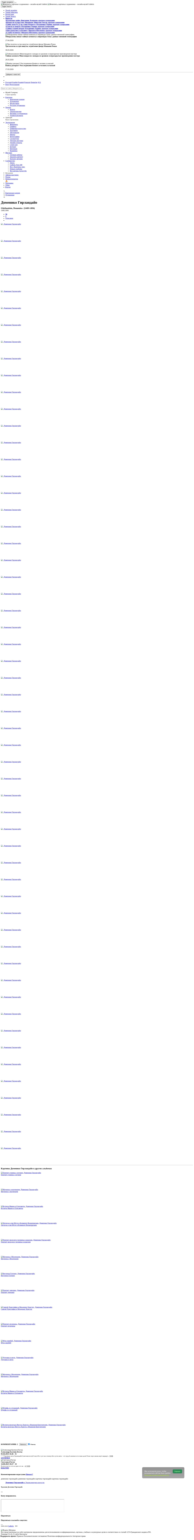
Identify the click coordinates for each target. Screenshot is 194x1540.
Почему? (29, 1474)
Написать (23, 1444)
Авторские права (79, 1536)
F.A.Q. (10, 1534)
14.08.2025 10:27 (7, 1464)
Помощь (4, 1534)
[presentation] (99, 220)
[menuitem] (39, 82)
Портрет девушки (7, 1292)
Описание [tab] (9, 218)
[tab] (6, 214)
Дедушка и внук (7, 1360)
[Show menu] (15, 2)
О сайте (16, 1534)
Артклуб (11, 119)
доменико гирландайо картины (30, 1479)
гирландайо (63, 1479)
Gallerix (11, 1526)
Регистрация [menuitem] (14, 84)
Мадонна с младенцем (9, 1192)
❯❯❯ (111, 1456)
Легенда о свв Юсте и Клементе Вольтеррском (19, 1225)
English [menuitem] (15, 82)
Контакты (23, 1534)
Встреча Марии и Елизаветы (12, 1393)
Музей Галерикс (11, 93)
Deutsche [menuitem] (34, 82)
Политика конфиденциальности (59, 1536)
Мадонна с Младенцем (9, 1259)
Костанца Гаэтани (8, 1276)
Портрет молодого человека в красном (16, 1242)
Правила (20, 1536)
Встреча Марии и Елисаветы (12, 1208)
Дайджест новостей (13, 74)
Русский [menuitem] (8, 82)
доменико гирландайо (9, 1479)
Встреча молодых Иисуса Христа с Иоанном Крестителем (23, 1427)
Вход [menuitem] (7, 84)
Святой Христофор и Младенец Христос (16, 1309)
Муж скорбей (6, 1343)
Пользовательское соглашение (35, 1536)
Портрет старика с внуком (11, 1175)
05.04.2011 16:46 (7, 1454)
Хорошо (177, 1471)
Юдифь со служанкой (9, 1410)
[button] (11, 10)
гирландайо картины (51, 1479)
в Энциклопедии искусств (24, 1483)
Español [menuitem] (21, 82)
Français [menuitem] (27, 82)
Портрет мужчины (8, 1326)
